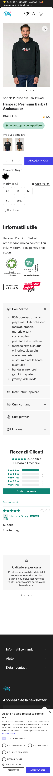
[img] (11, 511)
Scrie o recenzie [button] (26, 491)
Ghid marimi (42, 183)
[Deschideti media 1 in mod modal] (45, 29)
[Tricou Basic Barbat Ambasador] (19, 144)
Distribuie (13, 210)
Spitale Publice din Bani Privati (23, 98)
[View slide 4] (32, 595)
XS (7, 191)
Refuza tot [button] (13, 770)
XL (7, 201)
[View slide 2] (24, 595)
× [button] (50, 712)
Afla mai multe (8, 733)
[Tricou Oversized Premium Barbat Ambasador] (7, 144)
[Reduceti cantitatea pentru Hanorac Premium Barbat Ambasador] (6, 160)
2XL (19, 201)
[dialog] (26, 742)
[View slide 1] (21, 595)
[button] (13, 470)
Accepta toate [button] (37, 770)
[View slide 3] (28, 595)
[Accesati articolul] (19, 91)
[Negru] (5, 176)
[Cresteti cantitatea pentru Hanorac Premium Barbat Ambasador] (19, 160)
